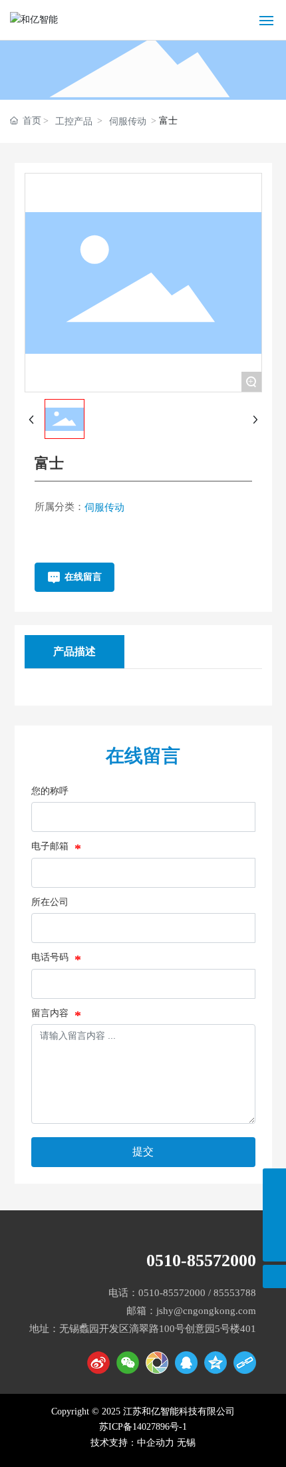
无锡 (186, 1443)
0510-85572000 (201, 1260)
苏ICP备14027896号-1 (143, 1427)
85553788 (235, 1292)
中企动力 (155, 1443)
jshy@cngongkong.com (206, 1310)
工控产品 (73, 121)
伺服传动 (127, 121)
